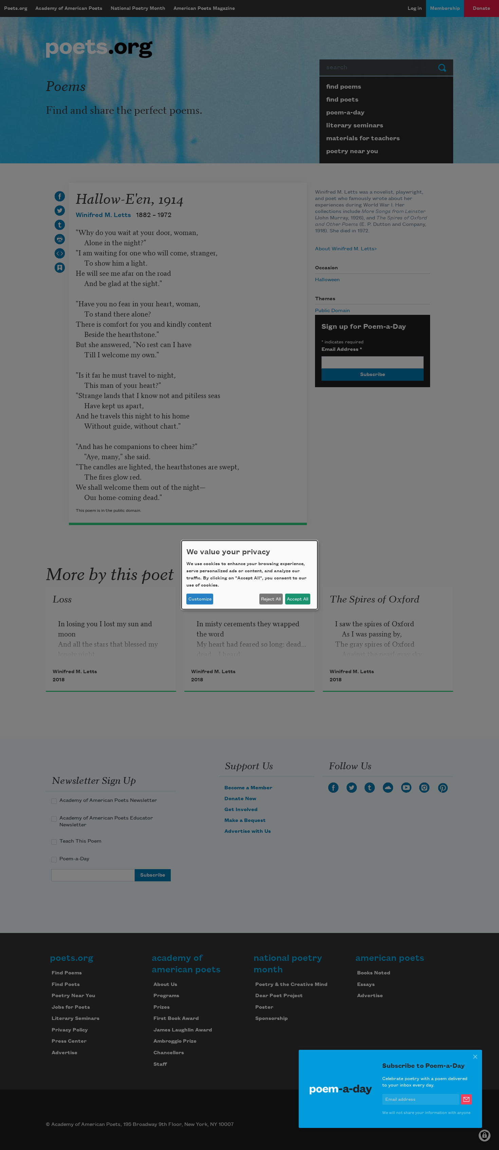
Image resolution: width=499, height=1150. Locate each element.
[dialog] (249, 575)
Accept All (297, 599)
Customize (199, 599)
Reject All (271, 599)
